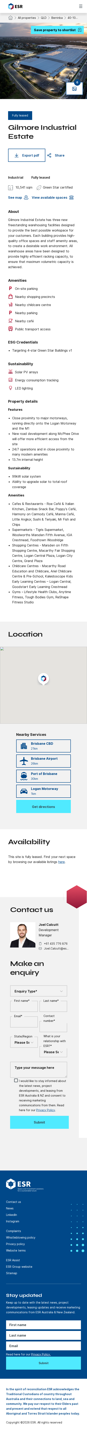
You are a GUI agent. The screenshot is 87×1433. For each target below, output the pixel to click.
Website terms (16, 1250)
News (10, 1208)
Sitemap (11, 1273)
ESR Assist (13, 1260)
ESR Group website (19, 1266)
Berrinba (57, 17)
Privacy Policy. (41, 1354)
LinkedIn (11, 1214)
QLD (44, 17)
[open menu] (80, 6)
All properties (27, 17)
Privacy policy (15, 1244)
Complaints (13, 1231)
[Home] (30, 6)
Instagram (12, 1221)
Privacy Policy (45, 1110)
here (61, 862)
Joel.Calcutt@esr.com (56, 948)
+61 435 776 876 (56, 943)
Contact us (13, 1202)
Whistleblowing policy (20, 1237)
